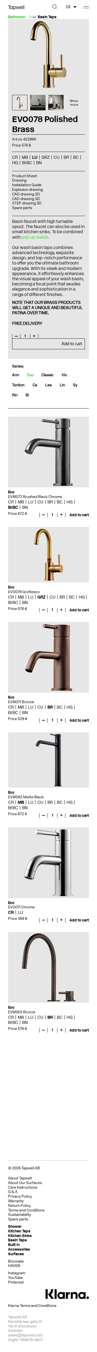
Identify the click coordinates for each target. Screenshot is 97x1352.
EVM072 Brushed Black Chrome (35, 496)
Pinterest (16, 1282)
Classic (47, 375)
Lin (62, 385)
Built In (14, 1244)
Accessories (19, 1249)
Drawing (19, 180)
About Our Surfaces (25, 1182)
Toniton (18, 385)
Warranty (16, 1201)
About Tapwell (20, 1178)
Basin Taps (47, 17)
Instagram (16, 1273)
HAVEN (14, 1265)
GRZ (41, 597)
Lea (48, 385)
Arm (15, 375)
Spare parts (22, 207)
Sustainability (19, 1214)
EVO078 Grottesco (24, 592)
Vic (64, 375)
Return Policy (19, 1205)
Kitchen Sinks (20, 1235)
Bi (27, 395)
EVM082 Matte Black (26, 797)
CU (40, 501)
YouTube (15, 1277)
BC (60, 501)
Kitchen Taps (19, 1231)
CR (11, 501)
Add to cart (71, 343)
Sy (75, 385)
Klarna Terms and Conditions (32, 1305)
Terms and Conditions (26, 1210)
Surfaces (16, 1254)
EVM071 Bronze (21, 702)
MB (21, 501)
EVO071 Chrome (21, 907)
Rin (15, 395)
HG (69, 501)
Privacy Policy (20, 1196)
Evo (30, 375)
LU (30, 501)
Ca (35, 385)
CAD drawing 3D (26, 199)
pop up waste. (36, 237)
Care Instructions (22, 1187)
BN (25, 507)
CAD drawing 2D (26, 194)
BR (50, 501)
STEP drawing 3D (26, 203)
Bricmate (16, 1261)
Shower (15, 1226)
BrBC (13, 507)
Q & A (13, 1191)
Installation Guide (26, 185)
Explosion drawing (27, 189)
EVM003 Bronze (21, 1012)
